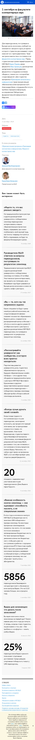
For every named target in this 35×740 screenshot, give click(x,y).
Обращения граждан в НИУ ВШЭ (11, 700)
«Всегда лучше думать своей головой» (15, 411)
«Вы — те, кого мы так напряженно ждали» (15, 303)
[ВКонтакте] (3, 103)
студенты (5, 136)
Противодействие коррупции (10, 705)
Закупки (4, 698)
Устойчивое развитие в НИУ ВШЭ (11, 690)
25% (13, 647)
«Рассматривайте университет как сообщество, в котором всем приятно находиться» (15, 356)
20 (9, 472)
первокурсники (14, 136)
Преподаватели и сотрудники (10, 693)
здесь (12, 723)
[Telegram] (6, 103)
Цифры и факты (6, 685)
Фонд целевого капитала (9, 703)
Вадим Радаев (15, 64)
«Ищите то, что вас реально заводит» (13, 209)
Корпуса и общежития (8, 695)
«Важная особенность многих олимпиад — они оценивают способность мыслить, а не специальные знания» (16, 505)
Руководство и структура (9, 688)
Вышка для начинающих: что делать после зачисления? (16, 609)
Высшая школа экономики (11, 2)
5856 (14, 576)
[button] (3, 26)
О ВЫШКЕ (5, 682)
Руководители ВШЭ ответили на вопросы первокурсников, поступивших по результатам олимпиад (15, 258)
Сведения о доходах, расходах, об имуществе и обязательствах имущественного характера (15, 709)
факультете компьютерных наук (13, 59)
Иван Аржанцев (16, 66)
